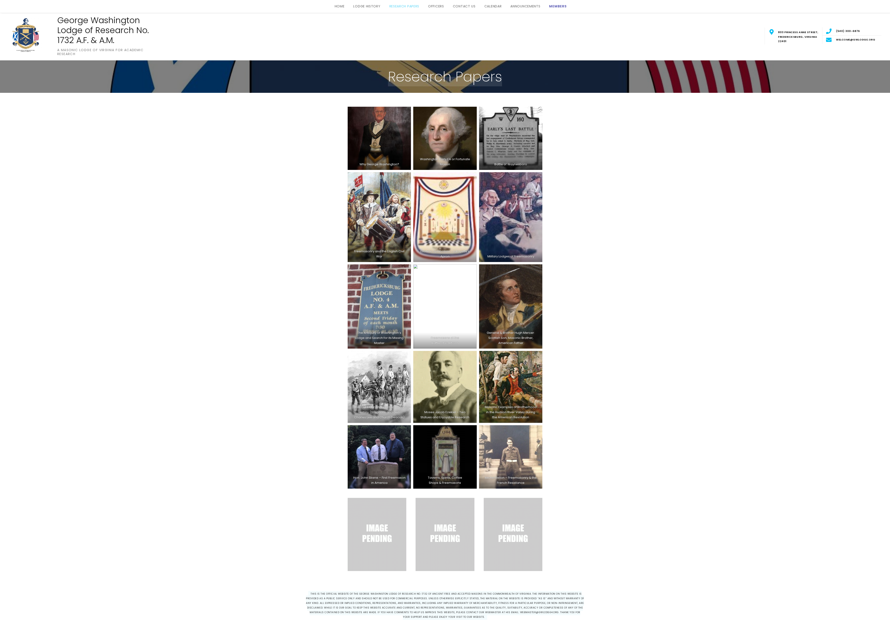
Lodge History (366, 6)
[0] (379, 387)
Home (340, 6)
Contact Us (464, 6)
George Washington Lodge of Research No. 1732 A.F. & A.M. (103, 30)
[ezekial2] (445, 387)
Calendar (493, 6)
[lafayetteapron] (445, 217)
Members (557, 6)
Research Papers (404, 6)
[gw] (445, 138)
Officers (436, 6)
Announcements (525, 6)
